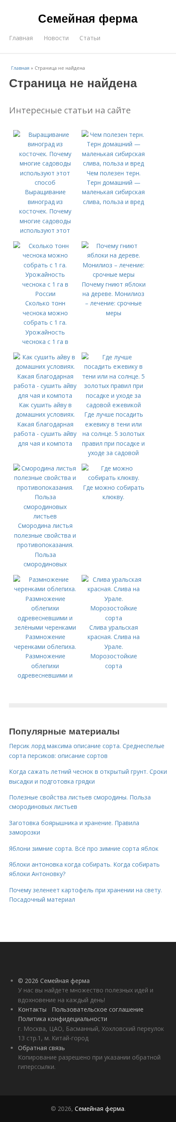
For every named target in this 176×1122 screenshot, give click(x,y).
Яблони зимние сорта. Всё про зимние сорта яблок (83, 848)
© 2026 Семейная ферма (54, 981)
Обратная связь (41, 1048)
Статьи (89, 38)
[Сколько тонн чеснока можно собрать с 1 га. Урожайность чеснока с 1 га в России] (45, 294)
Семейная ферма (88, 18)
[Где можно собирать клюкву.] (114, 478)
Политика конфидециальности (62, 1019)
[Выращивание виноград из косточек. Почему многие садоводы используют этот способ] (45, 182)
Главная (21, 38)
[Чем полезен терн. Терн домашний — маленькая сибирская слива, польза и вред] (114, 163)
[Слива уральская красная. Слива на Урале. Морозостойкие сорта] (114, 618)
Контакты (32, 1009)
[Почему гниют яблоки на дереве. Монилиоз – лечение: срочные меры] (114, 274)
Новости (56, 38)
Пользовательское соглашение (98, 1009)
